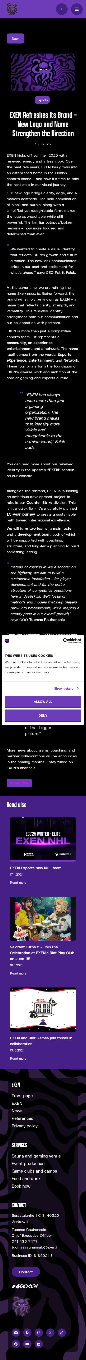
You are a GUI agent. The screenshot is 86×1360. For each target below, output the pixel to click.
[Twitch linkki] (27, 1332)
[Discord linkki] (16, 1332)
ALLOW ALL (43, 701)
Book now (21, 1185)
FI (62, 9)
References (22, 1118)
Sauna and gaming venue (36, 1155)
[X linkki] (50, 1332)
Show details (63, 688)
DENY (43, 715)
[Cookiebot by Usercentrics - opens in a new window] (63, 641)
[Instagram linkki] (39, 1332)
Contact (26, 1271)
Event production (28, 1163)
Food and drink (26, 1178)
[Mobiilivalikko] (77, 9)
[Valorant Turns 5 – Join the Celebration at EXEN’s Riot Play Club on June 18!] (43, 936)
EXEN (17, 1103)
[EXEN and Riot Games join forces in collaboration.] (43, 1024)
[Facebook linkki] (16, 1344)
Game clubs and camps (34, 1170)
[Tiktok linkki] (62, 1332)
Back (15, 38)
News (17, 1110)
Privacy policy (25, 1125)
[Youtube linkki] (27, 1344)
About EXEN (19, 783)
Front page (22, 1095)
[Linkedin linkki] (39, 1344)
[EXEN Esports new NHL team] (43, 851)
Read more (18, 882)
